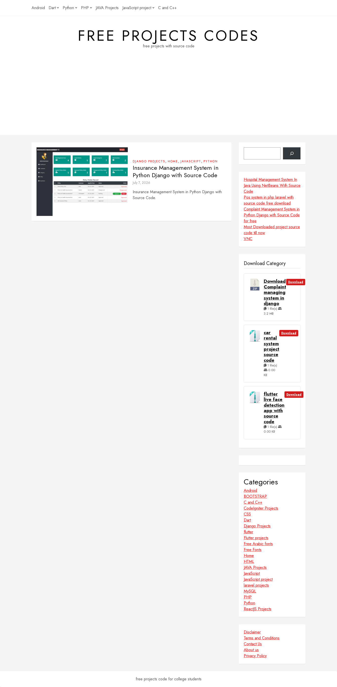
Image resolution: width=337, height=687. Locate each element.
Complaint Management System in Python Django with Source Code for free (272, 215)
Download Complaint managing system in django (275, 292)
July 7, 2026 (141, 182)
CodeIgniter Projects (261, 508)
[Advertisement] (168, 100)
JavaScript (191, 161)
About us (251, 650)
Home (173, 161)
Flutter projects (256, 538)
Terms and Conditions (262, 638)
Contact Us (253, 644)
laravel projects (256, 585)
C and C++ (167, 8)
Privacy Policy (255, 656)
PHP (85, 8)
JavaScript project (136, 8)
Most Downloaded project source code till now (272, 230)
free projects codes (168, 35)
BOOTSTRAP (255, 496)
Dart (52, 8)
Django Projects (149, 161)
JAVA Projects (107, 8)
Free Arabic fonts (258, 544)
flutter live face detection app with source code (274, 407)
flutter (248, 532)
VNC (248, 239)
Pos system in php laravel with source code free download (269, 200)
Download (295, 282)
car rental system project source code (271, 346)
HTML (249, 561)
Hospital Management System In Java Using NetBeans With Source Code (272, 185)
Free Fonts (253, 550)
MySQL (250, 591)
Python (68, 8)
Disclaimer (252, 632)
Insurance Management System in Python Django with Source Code (176, 171)
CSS (247, 514)
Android (38, 8)
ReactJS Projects (257, 609)
